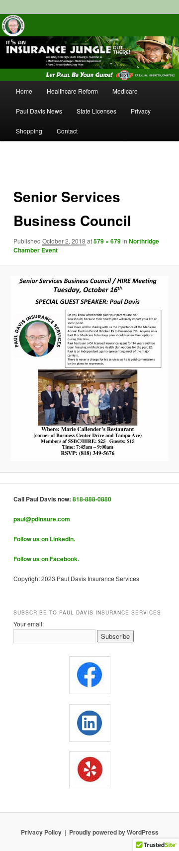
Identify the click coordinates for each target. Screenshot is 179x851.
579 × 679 (107, 241)
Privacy (141, 111)
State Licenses (96, 111)
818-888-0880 (92, 498)
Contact (67, 130)
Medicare (125, 91)
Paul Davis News (39, 111)
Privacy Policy (41, 832)
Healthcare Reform (72, 91)
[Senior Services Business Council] (89, 368)
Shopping (29, 130)
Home (24, 91)
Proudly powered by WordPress (114, 832)
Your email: (28, 623)
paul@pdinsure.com (41, 518)
